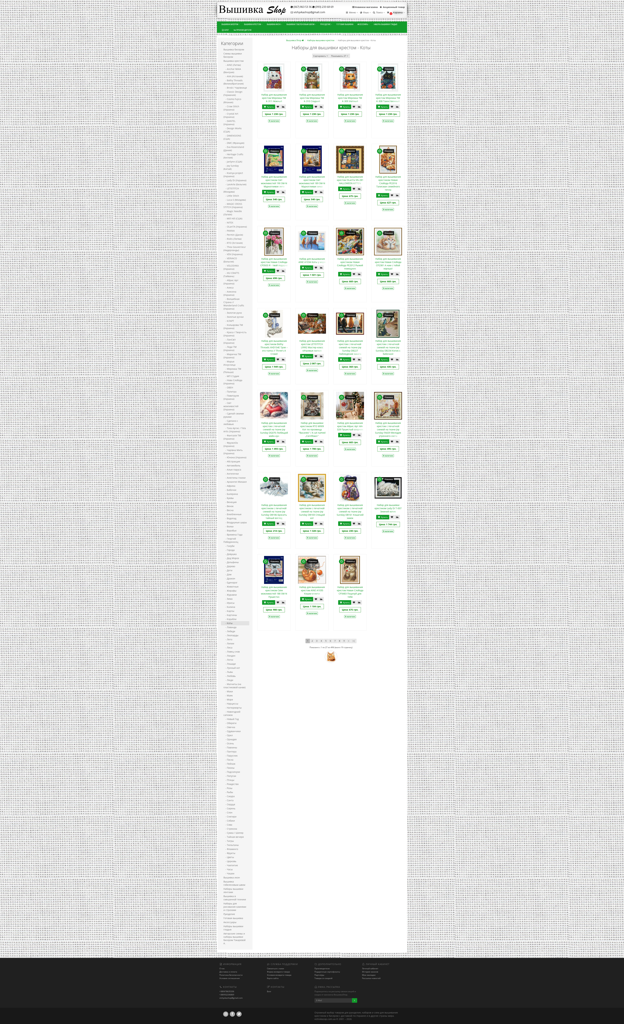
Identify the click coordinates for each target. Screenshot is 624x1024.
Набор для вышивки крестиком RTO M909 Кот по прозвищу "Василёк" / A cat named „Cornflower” (312, 429)
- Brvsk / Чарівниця (235, 87)
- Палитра (229, 391)
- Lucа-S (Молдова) (234, 199)
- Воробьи (229, 530)
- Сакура (229, 796)
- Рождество (231, 784)
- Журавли (230, 594)
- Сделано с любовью (230, 422)
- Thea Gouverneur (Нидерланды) (234, 248)
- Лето (227, 639)
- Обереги (229, 723)
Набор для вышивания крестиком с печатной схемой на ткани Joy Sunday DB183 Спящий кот (312, 511)
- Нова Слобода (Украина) (232, 382)
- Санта (228, 800)
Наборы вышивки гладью (385, 24)
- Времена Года (232, 534)
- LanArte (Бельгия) (234, 184)
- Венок (228, 506)
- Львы (228, 671)
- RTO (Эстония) (233, 242)
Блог (226, 30)
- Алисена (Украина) (229, 293)
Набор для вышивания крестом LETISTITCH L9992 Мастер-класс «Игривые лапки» (312, 345)
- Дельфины (231, 562)
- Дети (227, 570)
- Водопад (229, 518)
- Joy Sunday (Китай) (231, 167)
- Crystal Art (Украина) (230, 115)
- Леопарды (230, 635)
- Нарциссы (230, 703)
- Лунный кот (231, 667)
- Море (228, 699)
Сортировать (319, 56)
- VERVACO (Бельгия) (230, 260)
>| (354, 640)
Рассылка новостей (371, 978)
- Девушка (230, 554)
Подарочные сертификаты (327, 971)
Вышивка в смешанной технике (234, 898)
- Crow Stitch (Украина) (231, 108)
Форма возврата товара (278, 971)
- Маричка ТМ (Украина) (232, 356)
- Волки (228, 526)
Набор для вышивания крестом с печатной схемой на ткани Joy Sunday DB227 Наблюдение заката (350, 347)
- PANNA (229, 230)
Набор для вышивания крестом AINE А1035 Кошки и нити (312, 590)
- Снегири (229, 816)
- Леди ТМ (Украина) (230, 348)
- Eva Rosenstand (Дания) (233, 148)
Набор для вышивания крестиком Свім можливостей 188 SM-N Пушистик (274, 592)
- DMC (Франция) (233, 142)
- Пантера (229, 751)
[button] (396, 12)
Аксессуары (363, 24)
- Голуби (228, 546)
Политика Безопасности (231, 975)
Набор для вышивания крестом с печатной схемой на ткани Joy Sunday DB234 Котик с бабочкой (388, 347)
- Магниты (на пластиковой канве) (234, 686)
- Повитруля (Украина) (231, 397)
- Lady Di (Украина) (234, 180)
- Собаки (229, 820)
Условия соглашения (229, 978)
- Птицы (228, 780)
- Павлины (230, 747)
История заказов (370, 971)
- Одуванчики (232, 731)
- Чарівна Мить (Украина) (233, 452)
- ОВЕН (228, 387)
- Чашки (228, 873)
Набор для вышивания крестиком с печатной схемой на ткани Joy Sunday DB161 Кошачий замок (350, 511)
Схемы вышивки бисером (232, 55)
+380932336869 (226, 994)
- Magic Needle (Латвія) (232, 213)
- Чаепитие (230, 865)
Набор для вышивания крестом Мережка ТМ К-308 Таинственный (388, 98)
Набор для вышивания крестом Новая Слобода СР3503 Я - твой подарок (274, 262)
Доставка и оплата (228, 971)
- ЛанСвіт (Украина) (229, 341)
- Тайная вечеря (233, 836)
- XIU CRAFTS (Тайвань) (231, 274)
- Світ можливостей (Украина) (230, 406)
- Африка (229, 485)
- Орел (228, 735)
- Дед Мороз (231, 558)
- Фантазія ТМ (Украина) (232, 437)
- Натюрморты (232, 707)
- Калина (229, 606)
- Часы (228, 869)
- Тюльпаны (231, 845)
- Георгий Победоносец (230, 540)
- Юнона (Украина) (234, 457)
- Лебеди (229, 631)
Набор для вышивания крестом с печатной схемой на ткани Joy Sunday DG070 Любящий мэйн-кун (274, 429)
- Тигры (228, 840)
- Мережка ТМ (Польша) (232, 370)
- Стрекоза (230, 828)
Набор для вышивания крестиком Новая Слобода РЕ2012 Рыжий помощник (350, 263)
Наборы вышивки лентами (233, 890)
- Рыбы (228, 792)
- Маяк (228, 695)
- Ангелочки (231, 473)
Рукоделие (325, 24)
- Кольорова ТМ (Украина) (233, 326)
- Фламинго (230, 849)
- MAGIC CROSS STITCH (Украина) (233, 205)
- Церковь (229, 861)
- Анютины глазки (234, 477)
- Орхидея (230, 739)
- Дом (227, 574)
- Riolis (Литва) (232, 238)
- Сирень (229, 808)
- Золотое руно (232, 312)
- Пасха (228, 759)
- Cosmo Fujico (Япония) (232, 101)
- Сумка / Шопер (233, 832)
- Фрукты (229, 853)
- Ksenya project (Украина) (233, 174)
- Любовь (229, 676)
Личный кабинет (370, 968)
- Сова (227, 824)
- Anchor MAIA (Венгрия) (232, 70)
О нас (222, 968)
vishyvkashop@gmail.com (231, 998)
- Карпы (228, 611)
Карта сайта (273, 978)
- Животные (231, 586)
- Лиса (227, 647)
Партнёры (319, 975)
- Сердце (229, 804)
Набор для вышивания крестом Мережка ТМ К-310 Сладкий (312, 98)
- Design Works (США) (232, 130)
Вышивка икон (274, 24)
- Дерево (229, 566)
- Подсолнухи (231, 771)
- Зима (228, 598)
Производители (243, 30)
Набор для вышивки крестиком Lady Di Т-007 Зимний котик (388, 508)
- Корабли (229, 619)
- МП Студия (231, 376)
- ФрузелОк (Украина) (230, 444)
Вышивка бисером (230, 24)
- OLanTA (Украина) (235, 226)
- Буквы (228, 498)
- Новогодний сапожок (231, 713)
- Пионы (228, 767)
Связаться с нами (275, 968)
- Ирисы (228, 602)
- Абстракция (231, 461)
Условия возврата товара (279, 975)
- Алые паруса (232, 469)
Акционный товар (393, 7)
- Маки (228, 691)
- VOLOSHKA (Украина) (231, 267)
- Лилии (228, 643)
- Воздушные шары (235, 522)
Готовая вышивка (344, 24)
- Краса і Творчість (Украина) (235, 334)
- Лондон (229, 655)
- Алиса (228, 287)
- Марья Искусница (229, 363)
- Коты (228, 623)
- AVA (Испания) (233, 76)
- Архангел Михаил (235, 481)
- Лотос (228, 659)
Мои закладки (369, 975)
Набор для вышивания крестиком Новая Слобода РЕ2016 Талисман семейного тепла (388, 183)
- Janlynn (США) (232, 161)
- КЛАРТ (228, 320)
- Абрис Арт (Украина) (230, 282)
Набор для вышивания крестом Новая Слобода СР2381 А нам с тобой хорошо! (388, 263)
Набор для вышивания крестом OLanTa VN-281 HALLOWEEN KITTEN (350, 180)
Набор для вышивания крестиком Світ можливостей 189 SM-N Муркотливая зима (312, 181)
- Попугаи (229, 775)
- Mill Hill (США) (232, 218)
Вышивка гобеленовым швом (300, 24)
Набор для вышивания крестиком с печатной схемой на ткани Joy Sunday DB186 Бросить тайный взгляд (274, 511)
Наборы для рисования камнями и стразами (234, 907)
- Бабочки (229, 489)
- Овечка (229, 727)
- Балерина (230, 494)
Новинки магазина (366, 7)
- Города (229, 550)
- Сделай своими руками (233, 415)
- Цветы (228, 857)
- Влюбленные (232, 514)
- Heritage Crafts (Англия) (233, 156)
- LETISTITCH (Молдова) (231, 190)
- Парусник (230, 755)
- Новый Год (231, 719)
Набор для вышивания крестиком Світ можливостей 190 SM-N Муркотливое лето (274, 181)
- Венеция (230, 502)
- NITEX (228, 222)
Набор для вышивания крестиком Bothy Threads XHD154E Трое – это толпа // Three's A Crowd (274, 347)
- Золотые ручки (233, 316)
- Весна (228, 510)
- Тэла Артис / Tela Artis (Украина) (234, 430)
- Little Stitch (231, 195)
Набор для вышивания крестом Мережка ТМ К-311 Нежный (274, 98)
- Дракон (229, 578)
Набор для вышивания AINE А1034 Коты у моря (312, 260)
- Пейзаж (229, 763)
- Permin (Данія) (233, 234)
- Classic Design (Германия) (232, 93)
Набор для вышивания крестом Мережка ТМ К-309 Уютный (350, 98)
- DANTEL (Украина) (229, 122)
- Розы (227, 788)
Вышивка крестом (252, 24)
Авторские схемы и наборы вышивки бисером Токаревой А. (234, 938)
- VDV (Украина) (233, 254)
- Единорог (230, 582)
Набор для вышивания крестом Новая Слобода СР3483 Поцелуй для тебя (350, 592)
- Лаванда (229, 627)
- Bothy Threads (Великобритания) (233, 82)
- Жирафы (229, 590)
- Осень (228, 743)
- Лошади (229, 663)
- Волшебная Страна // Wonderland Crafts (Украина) (233, 303)
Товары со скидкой (323, 978)
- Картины (230, 615)
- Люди (228, 680)
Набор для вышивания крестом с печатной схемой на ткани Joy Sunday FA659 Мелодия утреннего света (388, 429)
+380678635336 (226, 991)
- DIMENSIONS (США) (232, 137)
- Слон (227, 812)
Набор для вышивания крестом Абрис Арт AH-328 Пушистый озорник (350, 426)
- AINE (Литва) (232, 64)
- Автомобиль (231, 465)
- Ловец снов (231, 651)
